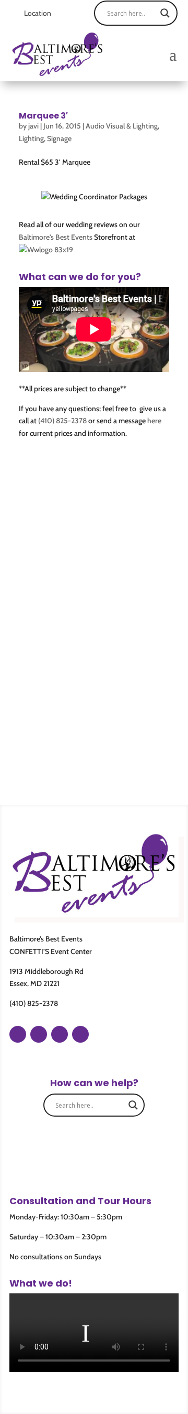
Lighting (31, 138)
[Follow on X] (80, 1034)
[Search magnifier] (165, 13)
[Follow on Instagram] (38, 1034)
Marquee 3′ (43, 116)
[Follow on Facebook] (17, 1034)
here (154, 420)
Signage (59, 138)
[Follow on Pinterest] (59, 1034)
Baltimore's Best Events (55, 237)
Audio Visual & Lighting (122, 126)
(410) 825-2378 (62, 420)
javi (33, 126)
